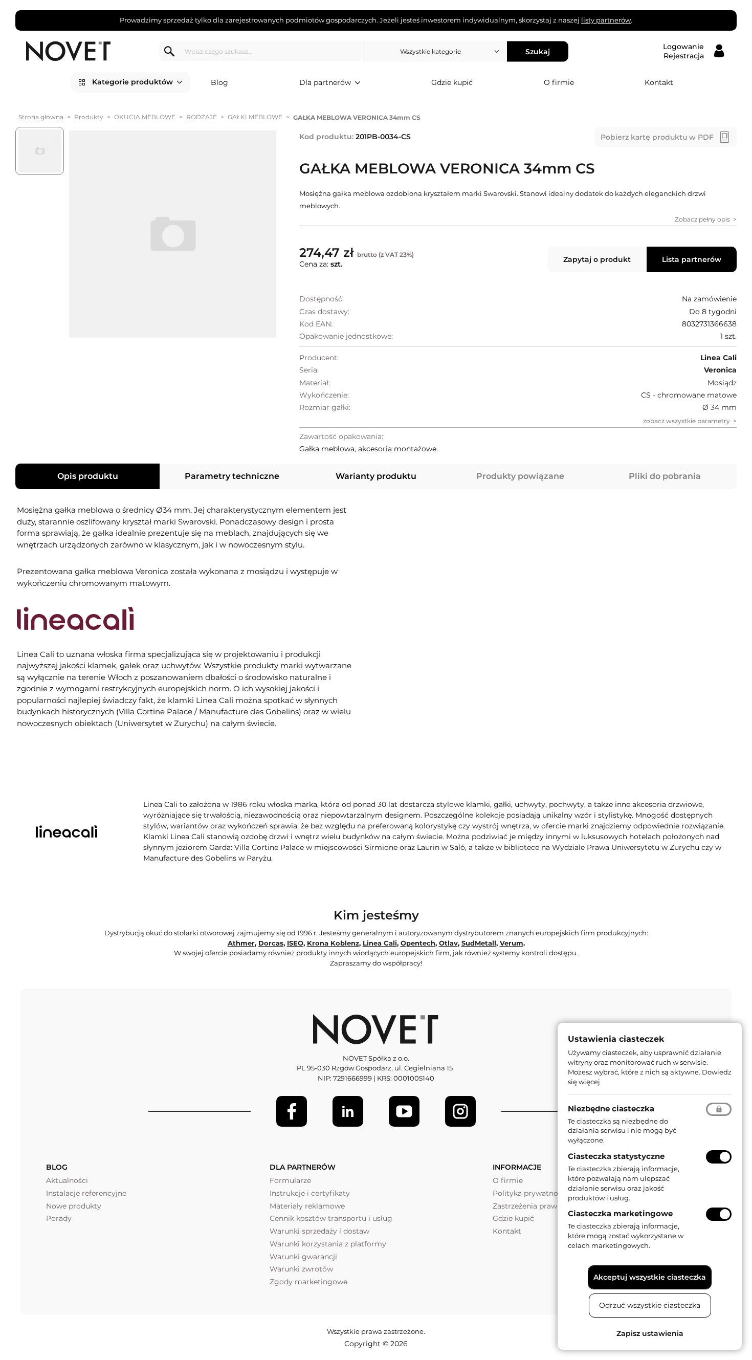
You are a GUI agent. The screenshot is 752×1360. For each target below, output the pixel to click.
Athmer (241, 943)
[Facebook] (291, 1111)
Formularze (290, 1180)
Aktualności (67, 1180)
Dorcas (270, 943)
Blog (219, 82)
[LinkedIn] (348, 1111)
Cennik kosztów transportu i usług (331, 1218)
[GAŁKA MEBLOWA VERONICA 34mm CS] (172, 234)
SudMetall (478, 943)
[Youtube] (404, 1111)
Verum (511, 943)
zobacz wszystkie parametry (686, 421)
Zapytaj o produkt (597, 259)
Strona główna (40, 117)
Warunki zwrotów (301, 1269)
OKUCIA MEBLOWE (144, 117)
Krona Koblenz (333, 943)
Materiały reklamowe (307, 1206)
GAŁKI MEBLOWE (255, 117)
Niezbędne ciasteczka (611, 1108)
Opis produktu (87, 476)
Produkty (88, 117)
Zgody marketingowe (308, 1281)
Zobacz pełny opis (702, 219)
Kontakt (659, 82)
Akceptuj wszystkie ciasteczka (649, 1277)
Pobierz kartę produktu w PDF (657, 137)
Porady (59, 1218)
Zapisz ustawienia (649, 1333)
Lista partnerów (691, 259)
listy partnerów (606, 20)
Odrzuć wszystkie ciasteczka (649, 1305)
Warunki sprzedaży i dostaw (319, 1231)
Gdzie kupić (452, 82)
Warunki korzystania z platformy (328, 1243)
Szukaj (537, 51)
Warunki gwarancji (303, 1256)
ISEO (295, 943)
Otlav (448, 943)
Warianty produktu (376, 476)
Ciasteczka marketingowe (620, 1213)
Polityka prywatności (530, 1193)
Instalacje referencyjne (86, 1193)
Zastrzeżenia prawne (529, 1206)
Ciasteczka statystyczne (616, 1156)
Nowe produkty (73, 1206)
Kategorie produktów (132, 81)
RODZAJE (201, 117)
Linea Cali (380, 943)
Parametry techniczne (232, 476)
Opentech (418, 943)
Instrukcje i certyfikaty (310, 1193)
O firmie (559, 82)
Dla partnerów (325, 82)
